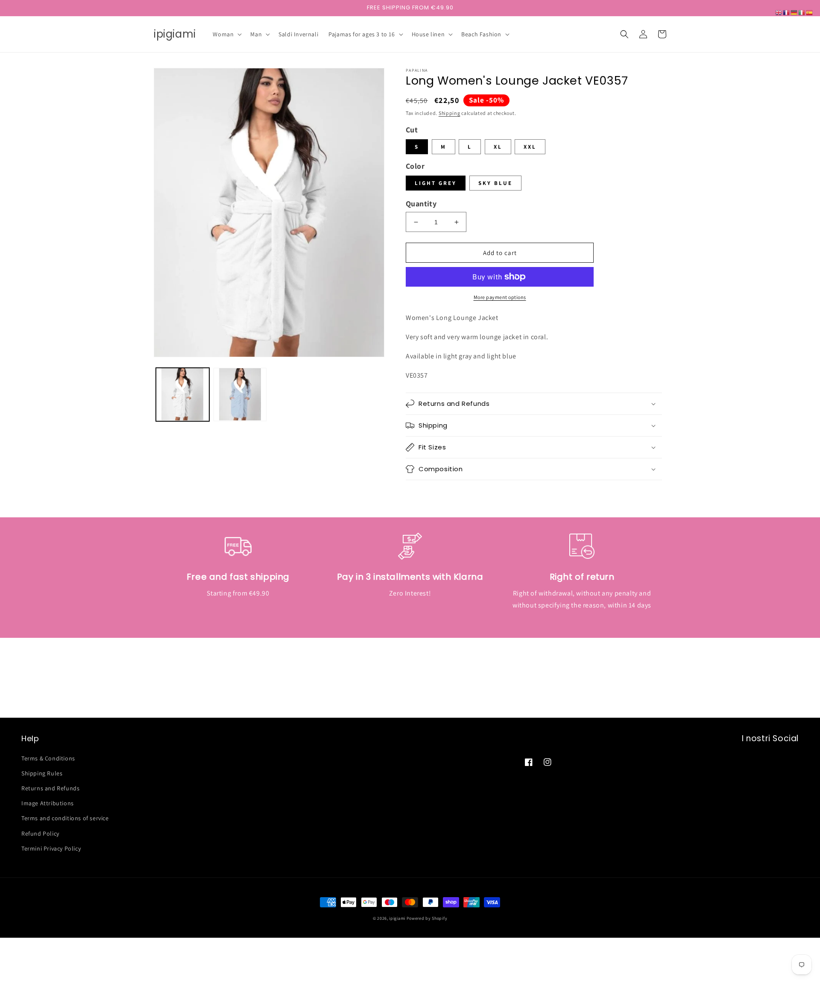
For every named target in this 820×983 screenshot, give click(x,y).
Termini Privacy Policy (51, 848)
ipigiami (397, 918)
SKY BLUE (495, 183)
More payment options (500, 297)
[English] (779, 12)
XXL (530, 146)
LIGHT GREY (436, 183)
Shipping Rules (41, 773)
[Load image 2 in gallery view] (240, 394)
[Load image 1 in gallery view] (182, 394)
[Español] (810, 12)
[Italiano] (802, 12)
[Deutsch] (794, 12)
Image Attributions (47, 803)
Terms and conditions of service (65, 818)
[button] (226, 34)
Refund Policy (40, 833)
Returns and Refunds (50, 788)
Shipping (449, 113)
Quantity (421, 203)
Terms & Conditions (48, 758)
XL (498, 146)
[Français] (787, 12)
